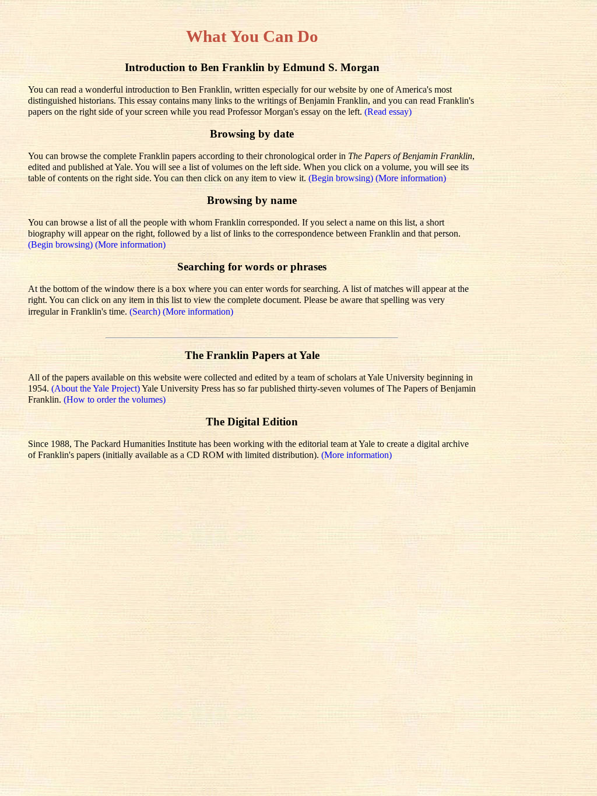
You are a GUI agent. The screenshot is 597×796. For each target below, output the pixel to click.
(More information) (410, 178)
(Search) (146, 311)
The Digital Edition (252, 421)
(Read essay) (388, 112)
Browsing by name (252, 200)
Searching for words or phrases (251, 266)
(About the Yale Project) (96, 388)
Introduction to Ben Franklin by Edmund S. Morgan (252, 67)
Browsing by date (252, 134)
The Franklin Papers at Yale (252, 355)
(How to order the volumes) (115, 399)
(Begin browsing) (341, 178)
